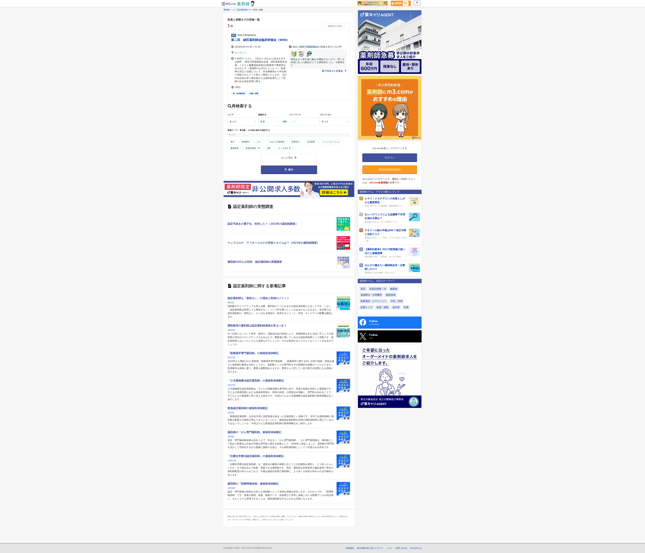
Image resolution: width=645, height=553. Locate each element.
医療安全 (296, 142)
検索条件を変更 (335, 26)
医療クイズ (366, 307)
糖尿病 (393, 288)
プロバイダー (326, 115)
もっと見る (283, 148)
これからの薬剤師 (276, 142)
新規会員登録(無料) (390, 169)
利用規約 (350, 548)
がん (259, 142)
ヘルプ (389, 548)
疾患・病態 (382, 307)
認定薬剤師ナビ (244, 10)
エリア (231, 115)
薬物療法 (246, 142)
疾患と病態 (254, 93)
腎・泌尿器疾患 (239, 93)
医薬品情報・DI (253, 148)
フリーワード (295, 115)
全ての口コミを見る (333, 70)
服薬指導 (234, 148)
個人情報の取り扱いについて (370, 548)
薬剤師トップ (229, 10)
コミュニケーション (331, 142)
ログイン (417, 4)
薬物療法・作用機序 (371, 294)
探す (290, 169)
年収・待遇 (396, 301)
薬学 (269, 148)
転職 (406, 307)
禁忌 (363, 288)
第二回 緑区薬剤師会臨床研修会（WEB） (260, 40)
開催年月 (262, 115)
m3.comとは (416, 548)
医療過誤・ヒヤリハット (373, 301)
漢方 (232, 142)
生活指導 (311, 142)
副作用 (396, 307)
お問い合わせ (401, 548)
